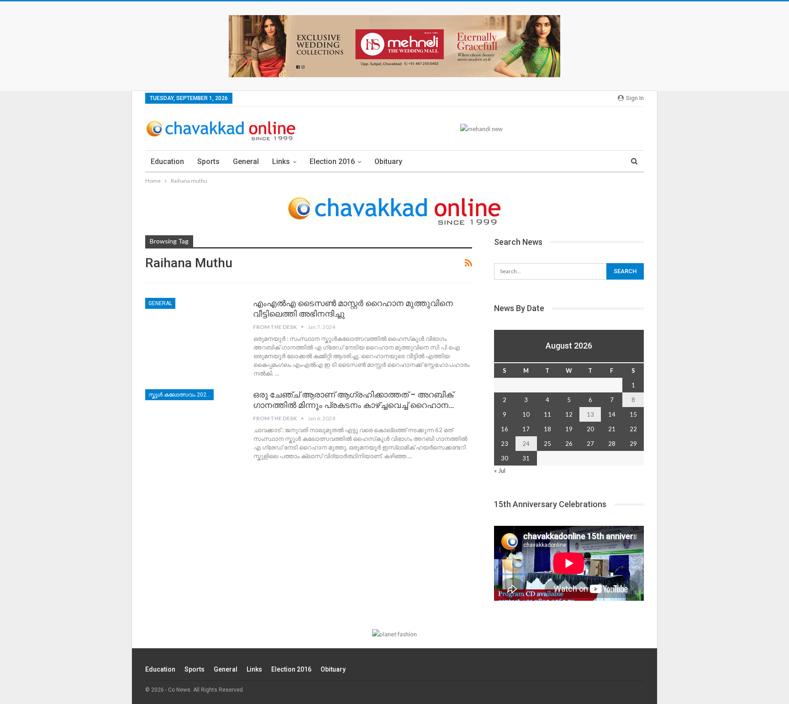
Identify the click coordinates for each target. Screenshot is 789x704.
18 (547, 429)
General (246, 161)
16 (504, 429)
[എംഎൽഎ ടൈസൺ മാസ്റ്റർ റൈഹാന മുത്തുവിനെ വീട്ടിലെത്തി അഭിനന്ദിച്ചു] (193, 328)
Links (281, 161)
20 (590, 429)
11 (547, 414)
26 (569, 443)
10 (526, 414)
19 (569, 429)
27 (590, 443)
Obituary (388, 161)
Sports (208, 161)
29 (633, 443)
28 (611, 443)
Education (167, 161)
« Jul (499, 470)
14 (611, 414)
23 (504, 443)
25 (547, 443)
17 (526, 429)
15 (633, 414)
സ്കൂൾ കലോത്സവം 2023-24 (181, 395)
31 (526, 458)
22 (633, 429)
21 (611, 429)
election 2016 (332, 161)
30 (504, 458)
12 (569, 414)
